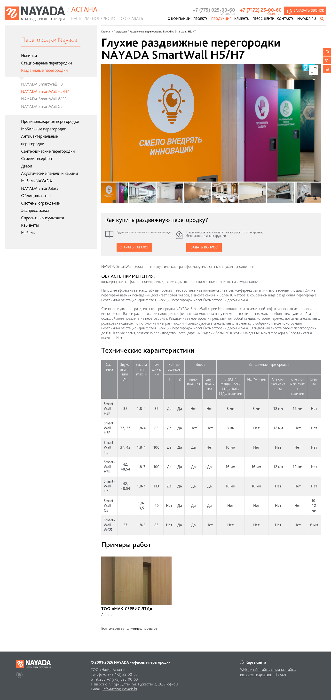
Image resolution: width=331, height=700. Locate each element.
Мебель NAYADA (36, 180)
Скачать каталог (134, 247)
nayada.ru (306, 19)
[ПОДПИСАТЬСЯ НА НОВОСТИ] (327, 68)
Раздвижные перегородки (44, 70)
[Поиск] (322, 19)
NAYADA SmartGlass (39, 188)
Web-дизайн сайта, (255, 669)
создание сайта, (283, 669)
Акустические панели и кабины (49, 173)
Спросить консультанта (42, 217)
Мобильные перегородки (43, 128)
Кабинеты (30, 225)
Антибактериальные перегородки (39, 140)
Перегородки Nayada (49, 40)
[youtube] (19, 675)
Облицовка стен (36, 195)
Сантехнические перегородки (48, 151)
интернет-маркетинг (256, 674)
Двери (26, 165)
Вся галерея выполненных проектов (129, 628)
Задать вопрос (204, 247)
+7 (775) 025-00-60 (122, 679)
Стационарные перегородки (46, 62)
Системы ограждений (41, 203)
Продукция (221, 19)
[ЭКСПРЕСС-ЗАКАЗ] (327, 60)
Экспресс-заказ (35, 210)
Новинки (29, 55)
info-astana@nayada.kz (119, 689)
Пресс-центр (263, 19)
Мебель (28, 232)
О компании (179, 19)
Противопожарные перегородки (50, 121)
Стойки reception (36, 158)
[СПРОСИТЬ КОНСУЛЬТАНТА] (327, 52)
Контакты (285, 19)
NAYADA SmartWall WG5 (44, 98)
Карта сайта (255, 662)
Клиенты (242, 19)
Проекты (200, 19)
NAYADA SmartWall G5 (42, 106)
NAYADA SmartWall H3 (42, 84)
